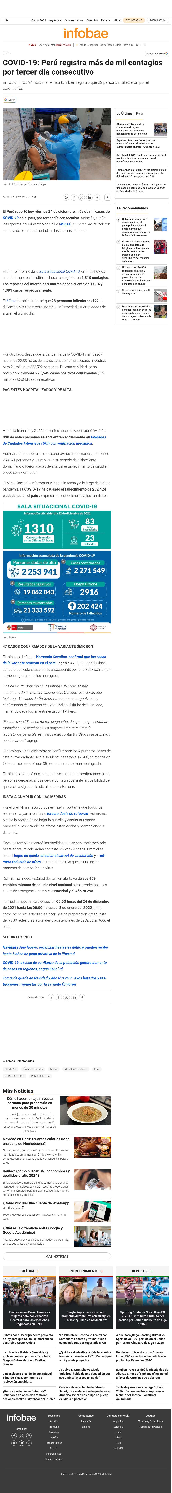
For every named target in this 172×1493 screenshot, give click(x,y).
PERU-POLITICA (40, 1076)
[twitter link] (21, 1435)
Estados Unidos (73, 20)
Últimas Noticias (53, 1459)
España (105, 20)
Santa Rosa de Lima (110, 45)
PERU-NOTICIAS (14, 1076)
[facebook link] (14, 1435)
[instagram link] (29, 1435)
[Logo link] (86, 33)
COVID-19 (10, 1069)
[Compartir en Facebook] (74, 197)
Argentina (55, 20)
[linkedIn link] (29, 1443)
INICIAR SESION (158, 20)
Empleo (86, 1426)
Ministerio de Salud (75, 1069)
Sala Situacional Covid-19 (59, 271)
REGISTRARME (134, 20)
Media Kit (118, 1448)
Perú (6, 53)
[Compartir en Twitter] (81, 197)
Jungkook (93, 45)
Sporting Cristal (55, 45)
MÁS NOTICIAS (56, 1256)
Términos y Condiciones (150, 1421)
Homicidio (128, 45)
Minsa (12, 301)
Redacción (86, 1421)
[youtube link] (14, 1443)
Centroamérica (53, 1453)
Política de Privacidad (150, 1426)
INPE (138, 45)
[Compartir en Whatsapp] (66, 197)
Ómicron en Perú (33, 1069)
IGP (145, 45)
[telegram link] (21, 1443)
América (54, 1421)
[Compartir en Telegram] (97, 197)
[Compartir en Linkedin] (89, 197)
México (117, 20)
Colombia (92, 20)
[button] (6, 20)
